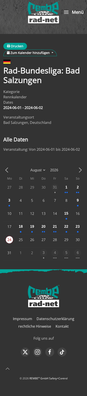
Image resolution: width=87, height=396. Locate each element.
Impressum (22, 318)
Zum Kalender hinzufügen (30, 53)
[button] (73, 12)
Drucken (16, 46)
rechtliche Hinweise (34, 326)
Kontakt (62, 326)
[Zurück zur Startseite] (43, 12)
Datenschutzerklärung (55, 318)
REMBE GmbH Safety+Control (48, 378)
